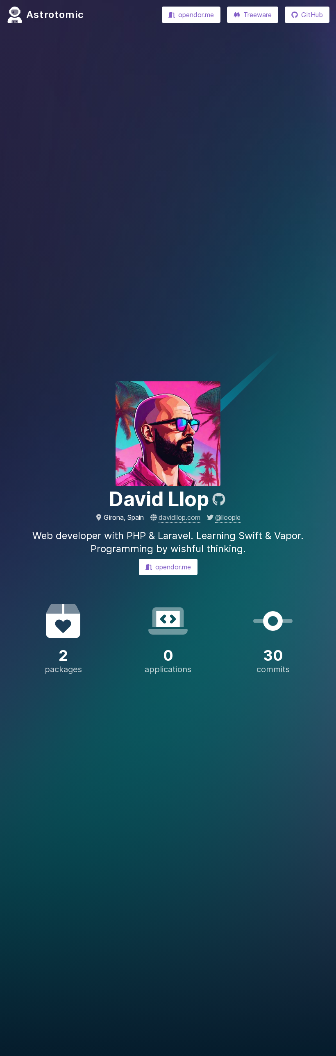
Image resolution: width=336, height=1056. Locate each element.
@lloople (228, 517)
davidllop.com (179, 517)
